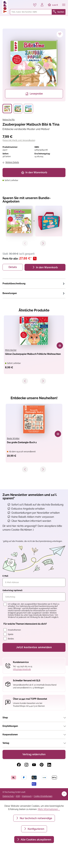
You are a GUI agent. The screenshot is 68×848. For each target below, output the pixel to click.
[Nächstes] (43, 381)
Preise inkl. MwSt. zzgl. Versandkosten (19, 140)
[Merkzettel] (35, 5)
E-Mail (5, 576)
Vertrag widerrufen (34, 754)
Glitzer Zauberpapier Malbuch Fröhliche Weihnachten (33, 354)
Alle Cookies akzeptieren (35, 839)
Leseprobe (36, 93)
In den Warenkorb (36, 172)
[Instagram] (26, 765)
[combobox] (31, 12)
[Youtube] (34, 765)
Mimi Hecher (10, 350)
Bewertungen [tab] (10, 293)
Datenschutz (8, 796)
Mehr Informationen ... (49, 809)
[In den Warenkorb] (60, 345)
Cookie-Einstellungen (43, 796)
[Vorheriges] (25, 381)
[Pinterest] (41, 765)
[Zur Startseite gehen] (5, 7)
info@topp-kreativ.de (22, 669)
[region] (34, 71)
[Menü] (63, 5)
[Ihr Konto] (42, 5)
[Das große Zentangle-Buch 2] (34, 419)
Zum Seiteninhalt (13, 3)
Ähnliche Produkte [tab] (34, 310)
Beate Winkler (13, 438)
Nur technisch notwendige (35, 818)
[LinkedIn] (49, 765)
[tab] (34, 283)
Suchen (60, 12)
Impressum (27, 796)
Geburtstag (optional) (12, 590)
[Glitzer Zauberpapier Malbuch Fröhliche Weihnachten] (34, 331)
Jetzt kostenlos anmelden (34, 647)
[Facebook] (19, 765)
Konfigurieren (35, 828)
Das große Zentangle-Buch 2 (22, 442)
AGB (18, 796)
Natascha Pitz (9, 120)
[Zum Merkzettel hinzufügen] (60, 34)
